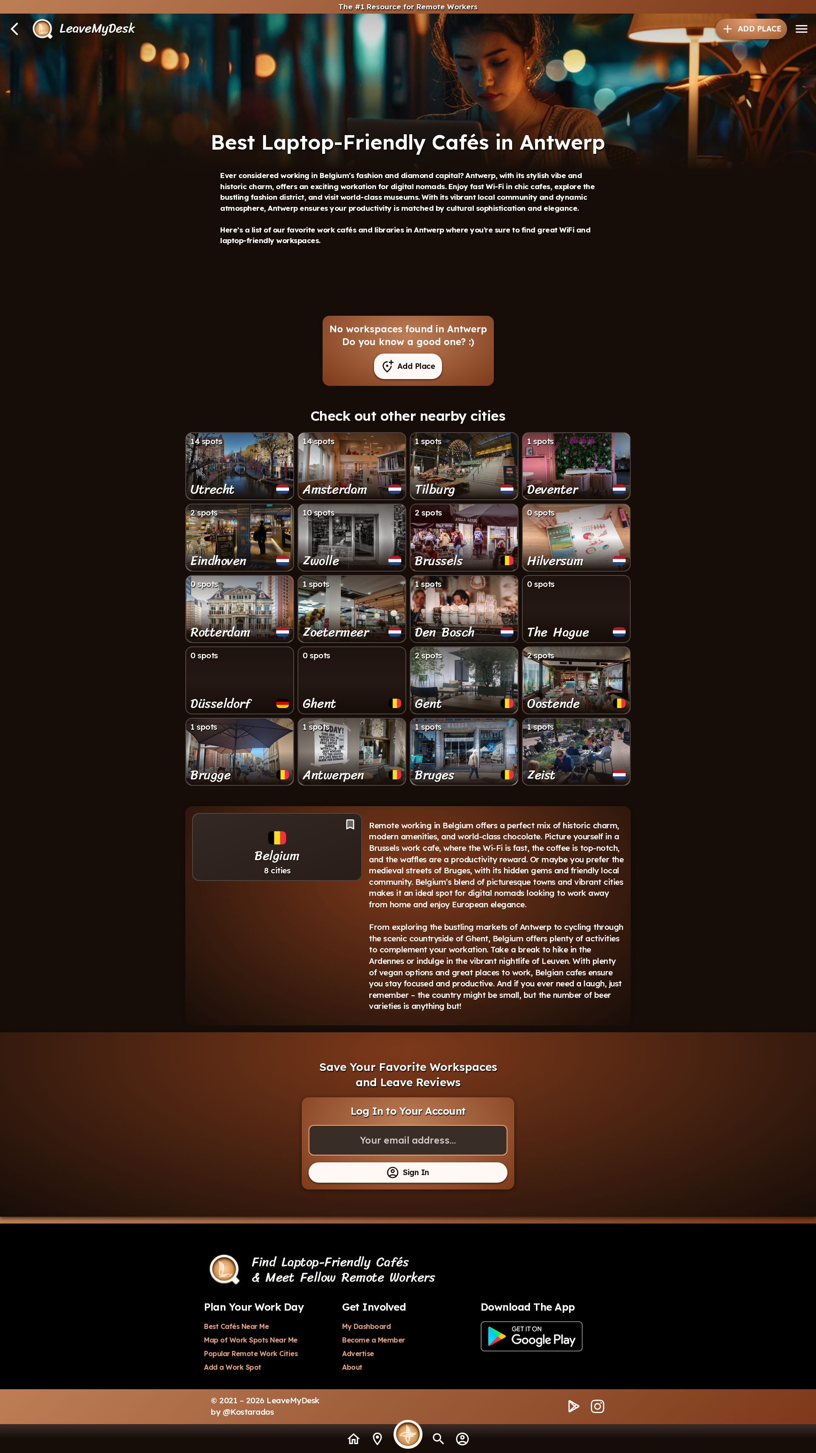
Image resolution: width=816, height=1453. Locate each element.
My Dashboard (366, 1326)
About (352, 1367)
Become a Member (373, 1340)
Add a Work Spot (232, 1367)
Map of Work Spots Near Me (251, 1340)
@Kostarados (248, 1412)
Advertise (358, 1353)
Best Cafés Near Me (236, 1326)
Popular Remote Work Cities (251, 1353)
